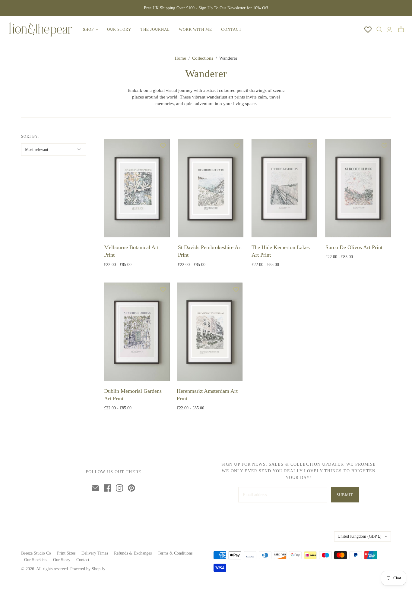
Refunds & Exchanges (133, 553)
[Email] (95, 488)
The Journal (155, 29)
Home (180, 58)
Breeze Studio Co (36, 553)
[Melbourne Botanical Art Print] (137, 188)
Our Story (119, 29)
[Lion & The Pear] (40, 29)
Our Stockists (35, 560)
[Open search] (379, 30)
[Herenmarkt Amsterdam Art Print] (209, 332)
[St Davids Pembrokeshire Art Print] (211, 188)
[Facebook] (107, 488)
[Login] (389, 29)
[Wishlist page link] (368, 29)
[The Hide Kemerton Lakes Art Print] (284, 188)
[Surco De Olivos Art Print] (358, 188)
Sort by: (30, 136)
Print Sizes (66, 553)
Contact (231, 29)
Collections (202, 58)
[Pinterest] (131, 488)
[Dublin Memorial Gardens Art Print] (137, 332)
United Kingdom (360, 536)
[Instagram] (119, 488)
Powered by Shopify (87, 569)
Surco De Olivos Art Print (353, 247)
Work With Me (195, 29)
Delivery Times (94, 553)
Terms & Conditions (175, 553)
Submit (345, 494)
